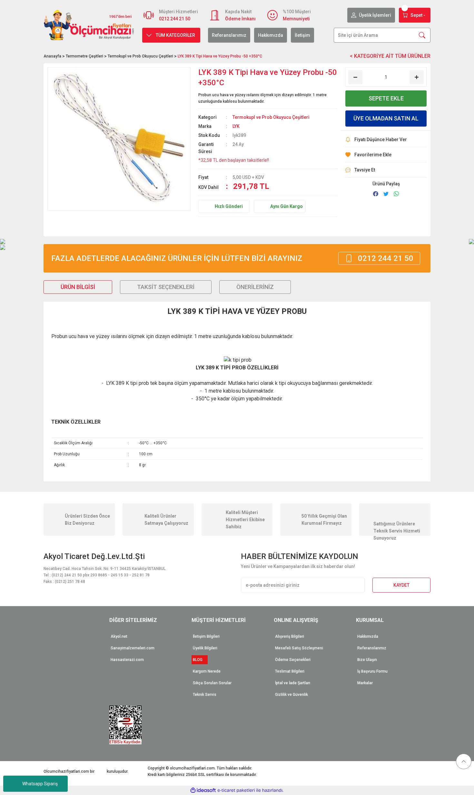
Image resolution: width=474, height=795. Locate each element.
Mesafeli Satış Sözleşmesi (299, 648)
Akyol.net (119, 636)
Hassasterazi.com (127, 659)
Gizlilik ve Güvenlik (291, 694)
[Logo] (89, 24)
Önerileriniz (255, 287)
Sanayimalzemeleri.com (132, 648)
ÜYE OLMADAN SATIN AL (386, 118)
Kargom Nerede (207, 671)
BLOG (199, 659)
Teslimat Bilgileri (289, 671)
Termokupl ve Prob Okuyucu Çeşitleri (271, 117)
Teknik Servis (204, 694)
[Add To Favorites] (386, 154)
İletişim (302, 35)
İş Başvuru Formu (372, 671)
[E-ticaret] (236, 790)
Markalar (365, 683)
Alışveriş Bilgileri (289, 636)
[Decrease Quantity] (355, 77)
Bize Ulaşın (367, 659)
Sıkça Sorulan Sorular (212, 683)
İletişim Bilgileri (206, 636)
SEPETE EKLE (386, 98)
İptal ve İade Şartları (292, 683)
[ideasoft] (203, 790)
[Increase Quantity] (417, 77)
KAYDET (401, 585)
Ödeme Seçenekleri (293, 659)
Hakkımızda (270, 35)
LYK (236, 126)
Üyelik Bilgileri (205, 648)
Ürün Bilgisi (78, 287)
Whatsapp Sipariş (40, 783)
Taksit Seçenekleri (165, 287)
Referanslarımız (229, 35)
